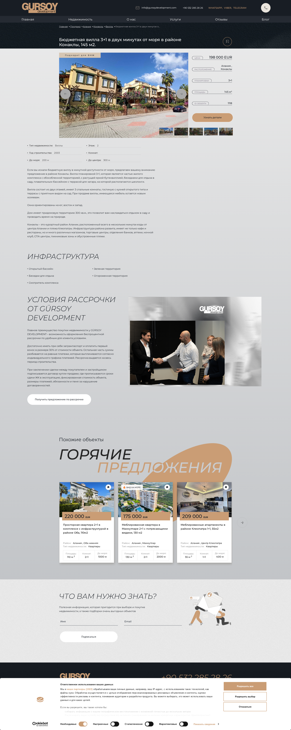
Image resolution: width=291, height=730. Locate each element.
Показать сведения (204, 724)
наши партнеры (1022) (80, 689)
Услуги (175, 19)
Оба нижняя (91, 543)
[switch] (114, 724)
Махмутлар (149, 543)
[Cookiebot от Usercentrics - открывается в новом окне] (40, 724)
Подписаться (88, 637)
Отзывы (221, 19)
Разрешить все (245, 686)
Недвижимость (80, 19)
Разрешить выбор (245, 696)
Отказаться (245, 706)
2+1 (87, 557)
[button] (65, 94)
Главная (28, 19)
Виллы (109, 26)
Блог (265, 19)
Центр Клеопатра (211, 543)
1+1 (204, 557)
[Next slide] (242, 522)
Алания (87, 26)
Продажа (75, 26)
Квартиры (94, 546)
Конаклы (98, 26)
